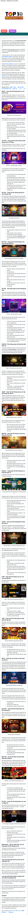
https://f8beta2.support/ (7, 56)
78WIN (11, 87)
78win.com (14, 88)
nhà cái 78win (21, 87)
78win (14, 87)
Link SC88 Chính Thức (6, 88)
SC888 (22, 910)
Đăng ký (4, 31)
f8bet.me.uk (18, 910)
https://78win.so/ (10, 64)
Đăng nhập (12, 31)
